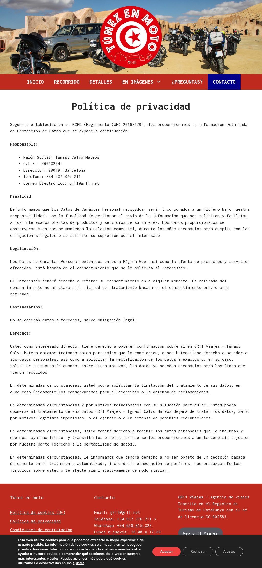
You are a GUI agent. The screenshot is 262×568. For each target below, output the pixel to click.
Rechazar (198, 551)
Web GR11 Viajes (200, 533)
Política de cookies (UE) (38, 512)
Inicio (35, 82)
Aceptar (166, 551)
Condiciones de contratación (41, 529)
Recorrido (66, 82)
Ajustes (229, 551)
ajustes (78, 563)
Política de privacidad (35, 521)
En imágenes (137, 82)
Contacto (224, 82)
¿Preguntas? (187, 82)
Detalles (101, 82)
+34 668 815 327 (134, 525)
